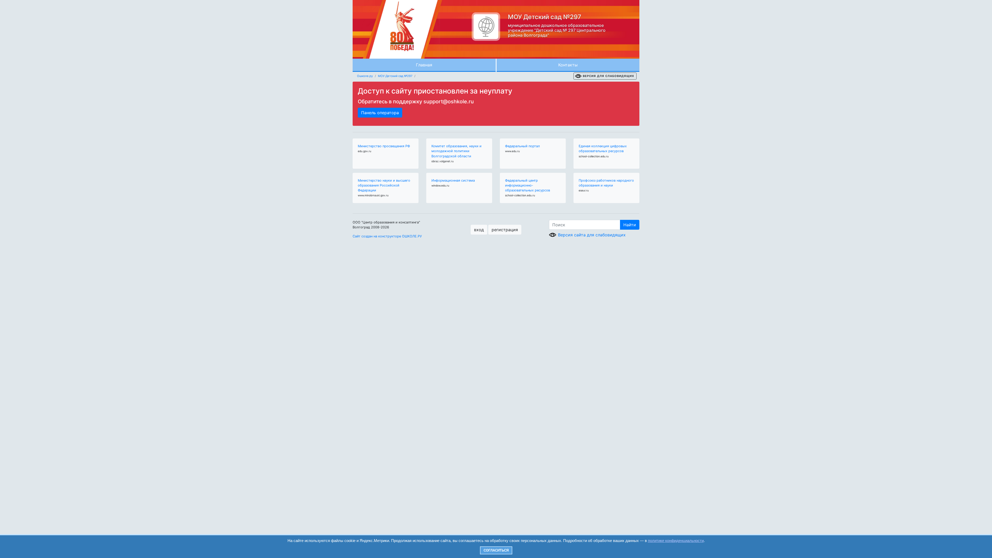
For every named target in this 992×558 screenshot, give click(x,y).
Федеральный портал (522, 146)
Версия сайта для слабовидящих (592, 234)
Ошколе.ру (365, 76)
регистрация (505, 229)
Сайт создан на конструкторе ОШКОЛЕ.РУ (387, 236)
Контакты (568, 64)
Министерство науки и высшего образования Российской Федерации (384, 185)
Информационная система (453, 180)
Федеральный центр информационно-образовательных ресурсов (527, 185)
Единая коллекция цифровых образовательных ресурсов (603, 148)
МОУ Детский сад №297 (395, 76)
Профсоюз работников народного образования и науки (606, 183)
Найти (629, 224)
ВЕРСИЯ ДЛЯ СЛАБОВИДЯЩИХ (608, 76)
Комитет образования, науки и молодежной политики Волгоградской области (456, 151)
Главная (424, 64)
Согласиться (496, 550)
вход (479, 229)
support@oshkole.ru (448, 101)
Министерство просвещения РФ (384, 146)
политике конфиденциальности (676, 540)
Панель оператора (380, 112)
